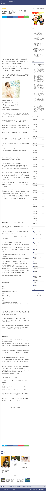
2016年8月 (38, 211)
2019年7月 (38, 145)
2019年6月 (38, 148)
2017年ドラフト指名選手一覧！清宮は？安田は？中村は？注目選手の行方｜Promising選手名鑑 (39, 109)
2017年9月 (38, 181)
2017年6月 (38, 188)
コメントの (37, 295)
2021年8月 (38, 124)
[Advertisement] (15, 30)
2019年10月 (38, 138)
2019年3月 (38, 155)
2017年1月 (38, 199)
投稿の (36, 293)
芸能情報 (36, 271)
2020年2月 (38, 129)
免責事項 (13, 489)
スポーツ (36, 249)
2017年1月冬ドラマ (37, 235)
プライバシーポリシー (6, 489)
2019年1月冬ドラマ (37, 246)
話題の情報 (4, 8)
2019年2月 (38, 157)
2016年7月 (38, 213)
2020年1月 (38, 131)
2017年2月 (38, 197)
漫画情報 (36, 266)
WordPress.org (37, 297)
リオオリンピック (37, 254)
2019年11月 (38, 136)
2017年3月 (38, 195)
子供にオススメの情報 (37, 258)
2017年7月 (38, 185)
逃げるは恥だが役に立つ (37, 277)
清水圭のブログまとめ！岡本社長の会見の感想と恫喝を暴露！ (39, 85)
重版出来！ (36, 280)
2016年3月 (38, 223)
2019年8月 (38, 143)
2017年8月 (38, 183)
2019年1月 (38, 159)
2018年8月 (38, 164)
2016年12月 (38, 202)
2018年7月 (38, 166)
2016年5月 (38, 218)
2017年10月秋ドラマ (37, 232)
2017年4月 (38, 192)
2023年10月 (38, 119)
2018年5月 (38, 171)
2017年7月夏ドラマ (37, 243)
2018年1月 (38, 176)
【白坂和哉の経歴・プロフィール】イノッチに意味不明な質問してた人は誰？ (38, 33)
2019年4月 (38, 152)
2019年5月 (38, 150)
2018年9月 (38, 162)
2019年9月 (38, 141)
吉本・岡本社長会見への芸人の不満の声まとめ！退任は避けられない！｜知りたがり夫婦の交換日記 (39, 89)
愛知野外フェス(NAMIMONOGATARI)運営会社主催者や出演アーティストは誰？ (38, 50)
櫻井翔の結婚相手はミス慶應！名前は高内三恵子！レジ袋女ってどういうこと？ (38, 44)
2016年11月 (38, 204)
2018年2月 (38, 174)
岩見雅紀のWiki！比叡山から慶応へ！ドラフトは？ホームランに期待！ (39, 105)
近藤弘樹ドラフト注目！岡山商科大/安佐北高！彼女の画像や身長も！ (39, 94)
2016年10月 (38, 206)
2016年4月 (38, 221)
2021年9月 (38, 122)
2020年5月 (38, 126)
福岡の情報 (36, 268)
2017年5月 (38, 190)
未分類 (35, 263)
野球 (35, 282)
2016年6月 (38, 216)
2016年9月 (38, 209)
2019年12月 (38, 134)
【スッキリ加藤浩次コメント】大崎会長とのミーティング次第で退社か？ (39, 65)
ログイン (35, 292)
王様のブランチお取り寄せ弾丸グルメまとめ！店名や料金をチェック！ (38, 55)
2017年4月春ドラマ (37, 239)
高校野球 (36, 285)
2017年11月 (38, 178)
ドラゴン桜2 (36, 252)
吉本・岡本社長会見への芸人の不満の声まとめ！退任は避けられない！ (39, 76)
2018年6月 (38, 169)
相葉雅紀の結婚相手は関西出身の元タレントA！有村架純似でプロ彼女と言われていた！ (38, 39)
